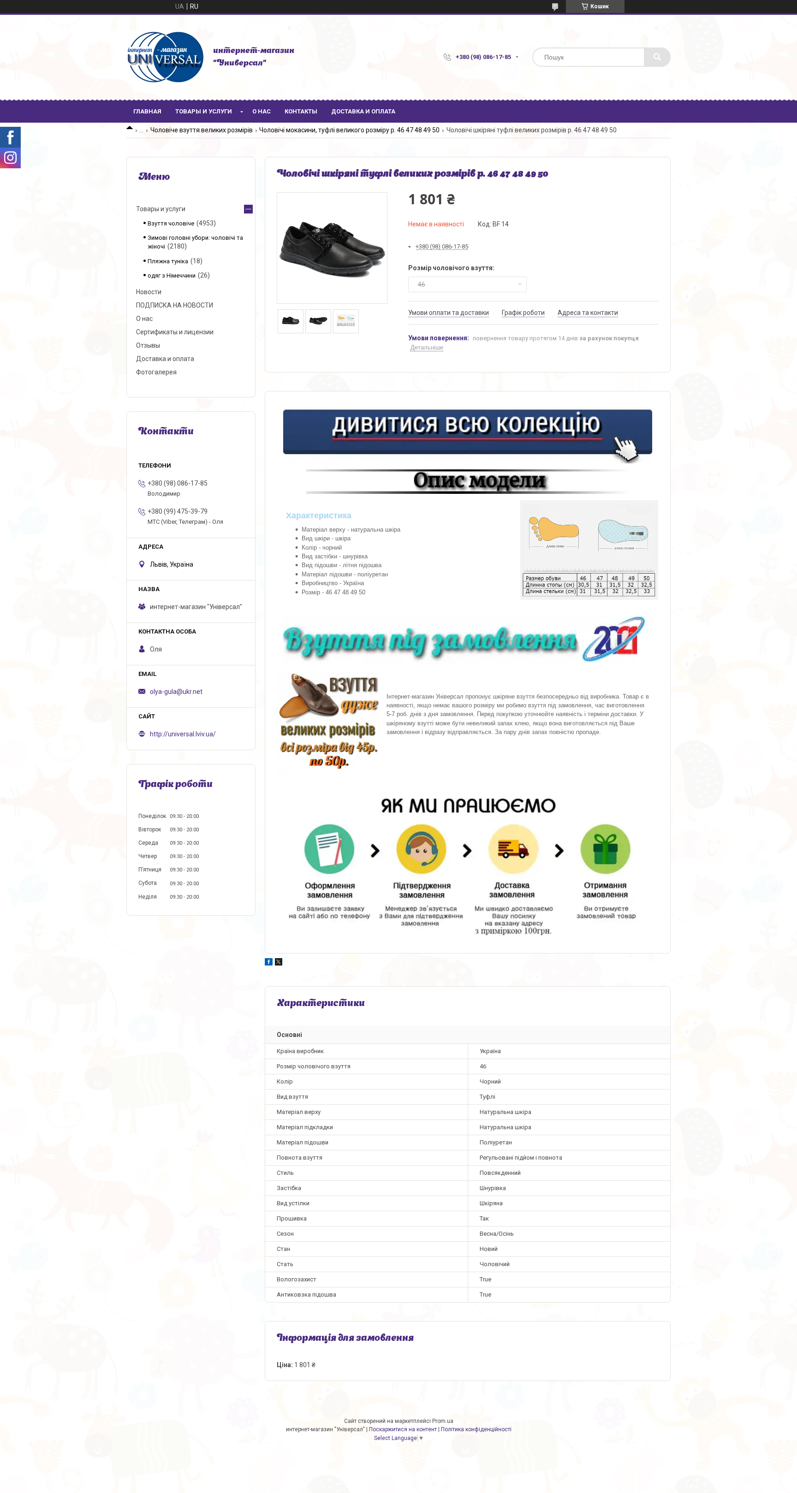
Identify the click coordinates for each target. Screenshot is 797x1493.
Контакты (301, 111)
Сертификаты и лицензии (175, 332)
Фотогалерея (156, 372)
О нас (261, 111)
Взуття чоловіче (171, 223)
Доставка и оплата (363, 111)
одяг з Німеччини (172, 275)
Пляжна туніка (168, 261)
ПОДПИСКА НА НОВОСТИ (174, 305)
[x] (278, 963)
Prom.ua (442, 1421)
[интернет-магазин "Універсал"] (165, 57)
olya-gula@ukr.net (176, 691)
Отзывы (148, 345)
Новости (148, 292)
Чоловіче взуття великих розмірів (201, 130)
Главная (147, 111)
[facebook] (269, 963)
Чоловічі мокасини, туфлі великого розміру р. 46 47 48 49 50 (349, 130)
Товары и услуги (203, 111)
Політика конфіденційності (476, 1429)
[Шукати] (657, 57)
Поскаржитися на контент (403, 1429)
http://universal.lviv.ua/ (183, 734)
